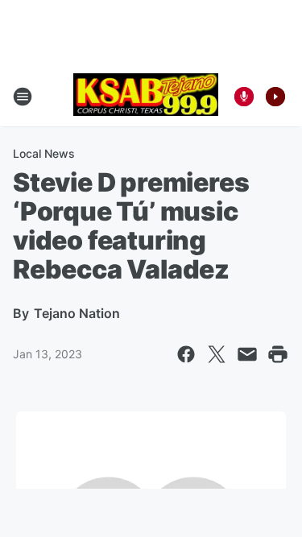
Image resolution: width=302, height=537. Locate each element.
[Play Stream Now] (275, 96)
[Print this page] (278, 354)
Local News (44, 153)
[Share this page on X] (216, 354)
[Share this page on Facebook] (186, 354)
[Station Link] (145, 96)
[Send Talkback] (244, 96)
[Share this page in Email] (247, 354)
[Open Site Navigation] (22, 96)
